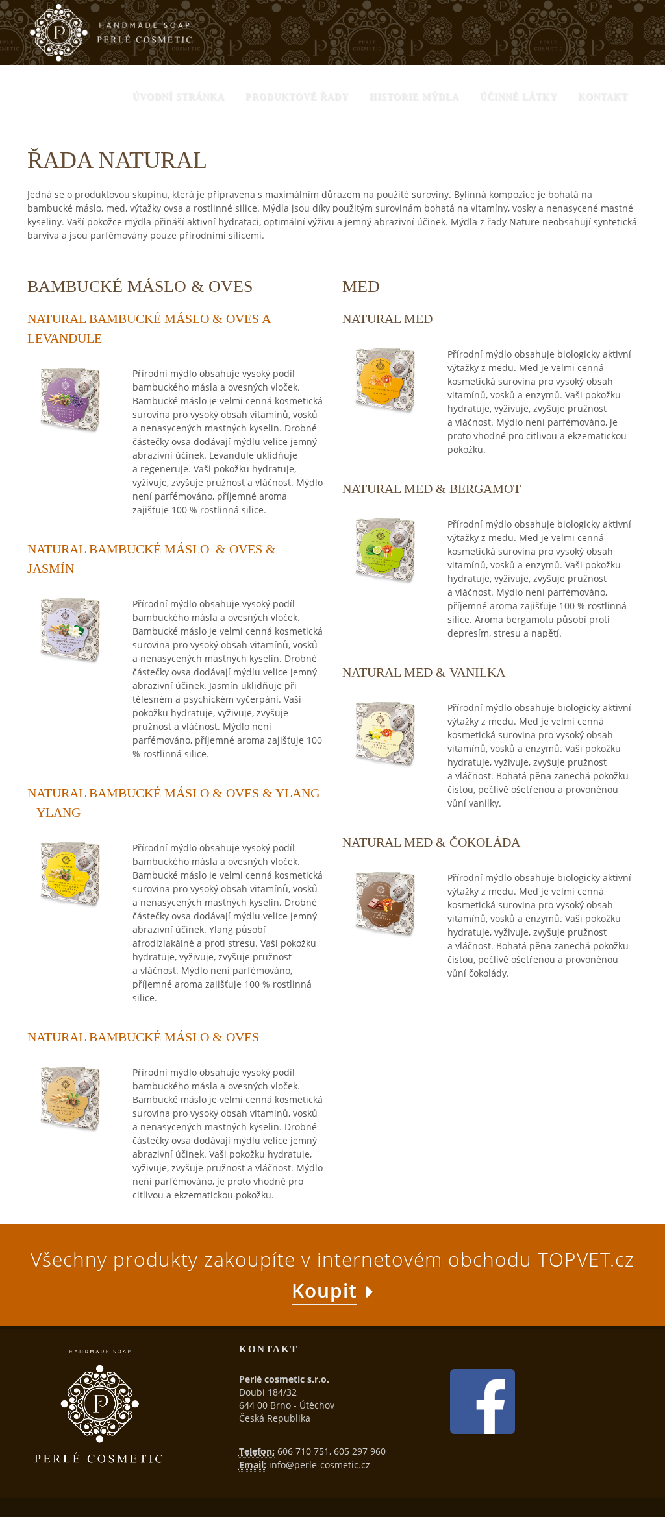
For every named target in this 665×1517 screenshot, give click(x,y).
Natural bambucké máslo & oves (143, 1037)
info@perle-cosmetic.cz (319, 1465)
